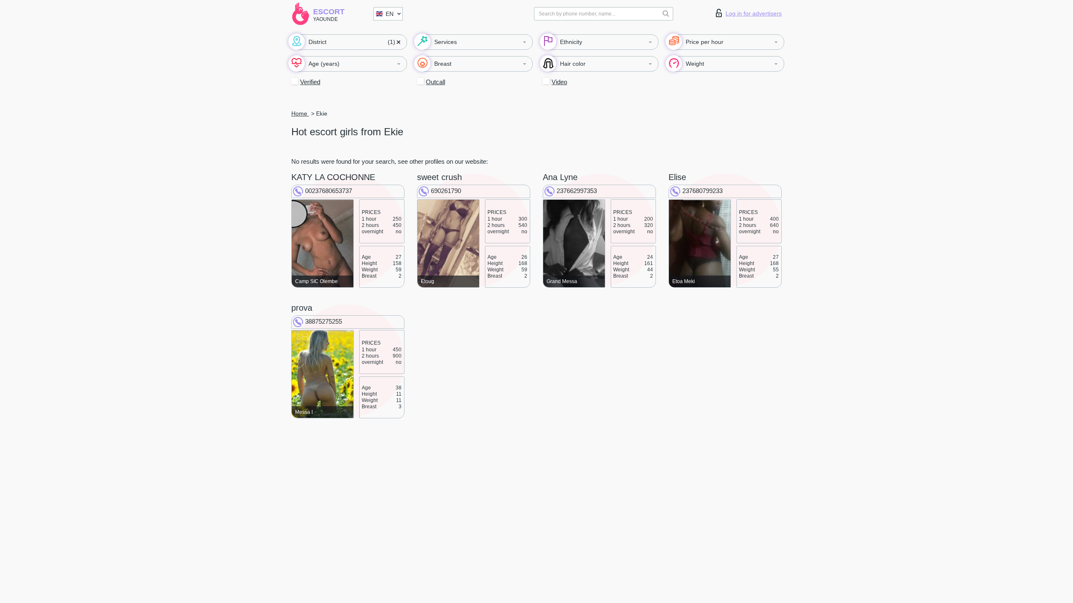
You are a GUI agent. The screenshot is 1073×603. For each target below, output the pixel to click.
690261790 (446, 190)
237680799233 (702, 190)
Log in (754, 13)
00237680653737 (328, 190)
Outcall (435, 81)
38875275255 (323, 321)
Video (559, 81)
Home (300, 113)
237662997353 (577, 190)
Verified (310, 81)
